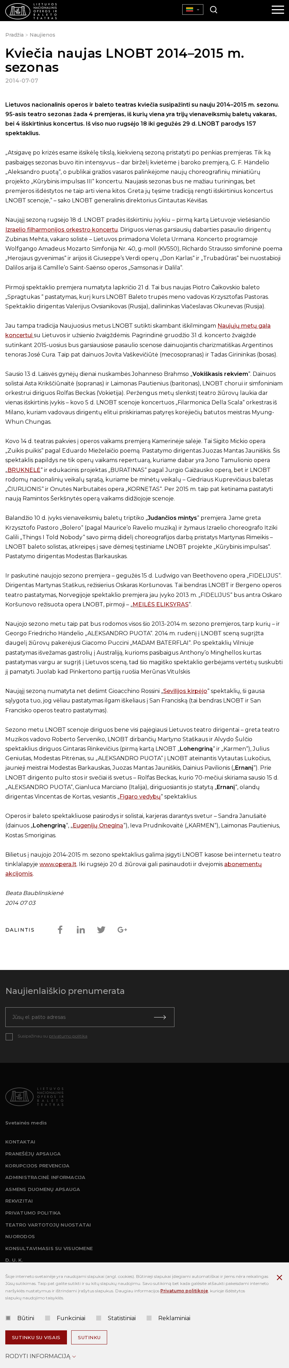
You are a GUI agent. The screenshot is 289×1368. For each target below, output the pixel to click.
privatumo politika (68, 1036)
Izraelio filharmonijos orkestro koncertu (61, 229)
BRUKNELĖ (24, 470)
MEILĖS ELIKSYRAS (161, 604)
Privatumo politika (33, 1213)
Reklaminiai (174, 1318)
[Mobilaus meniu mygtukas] (278, 10)
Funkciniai (71, 1318)
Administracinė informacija (45, 1177)
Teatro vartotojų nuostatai (48, 1225)
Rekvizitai (19, 1201)
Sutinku (89, 1337)
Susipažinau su (52, 1036)
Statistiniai (122, 1318)
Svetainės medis (26, 1123)
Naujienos (42, 35)
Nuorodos (20, 1236)
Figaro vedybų (140, 796)
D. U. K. (14, 1260)
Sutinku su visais (36, 1337)
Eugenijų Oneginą (98, 825)
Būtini (25, 1318)
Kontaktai (20, 1142)
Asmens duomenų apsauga (42, 1189)
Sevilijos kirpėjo (185, 691)
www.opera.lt (57, 864)
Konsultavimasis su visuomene (49, 1248)
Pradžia (14, 35)
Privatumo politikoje (184, 1290)
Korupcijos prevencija (37, 1165)
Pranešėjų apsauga (33, 1153)
